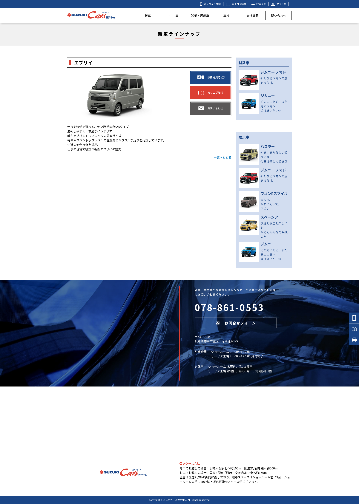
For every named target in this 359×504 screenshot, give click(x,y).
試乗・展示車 (200, 15)
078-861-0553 (229, 307)
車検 (226, 15)
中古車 (173, 15)
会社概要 (252, 15)
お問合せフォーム (240, 323)
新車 (148, 15)
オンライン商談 (212, 4)
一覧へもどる (222, 157)
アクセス (281, 4)
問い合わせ (278, 15)
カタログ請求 (239, 4)
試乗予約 (261, 4)
